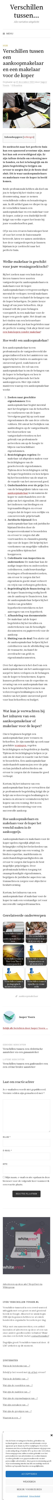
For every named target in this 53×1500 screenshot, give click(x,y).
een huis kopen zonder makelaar (22, 331)
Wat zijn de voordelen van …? (18, 1385)
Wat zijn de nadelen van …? (17, 1391)
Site (5, 1164)
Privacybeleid (34, 1496)
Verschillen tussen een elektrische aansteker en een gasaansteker (23, 1050)
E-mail (7, 1150)
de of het (32, 1372)
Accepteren (29, 1474)
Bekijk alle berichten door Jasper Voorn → (25, 1028)
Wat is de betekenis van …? (16, 1365)
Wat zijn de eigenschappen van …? (20, 1398)
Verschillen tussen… (26, 11)
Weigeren (29, 1481)
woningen (20, 745)
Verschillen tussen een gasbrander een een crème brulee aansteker (25, 1065)
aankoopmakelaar (18, 493)
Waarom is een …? (12, 1417)
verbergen (28, 137)
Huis (5, 45)
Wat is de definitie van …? (16, 1378)
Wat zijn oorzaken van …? (16, 1404)
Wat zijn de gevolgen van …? (17, 1411)
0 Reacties (17, 85)
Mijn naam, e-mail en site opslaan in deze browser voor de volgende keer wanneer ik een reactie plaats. (26, 1181)
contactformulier (40, 1336)
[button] (51, 1435)
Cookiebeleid (22, 1496)
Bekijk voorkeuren (29, 1489)
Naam (6, 1137)
